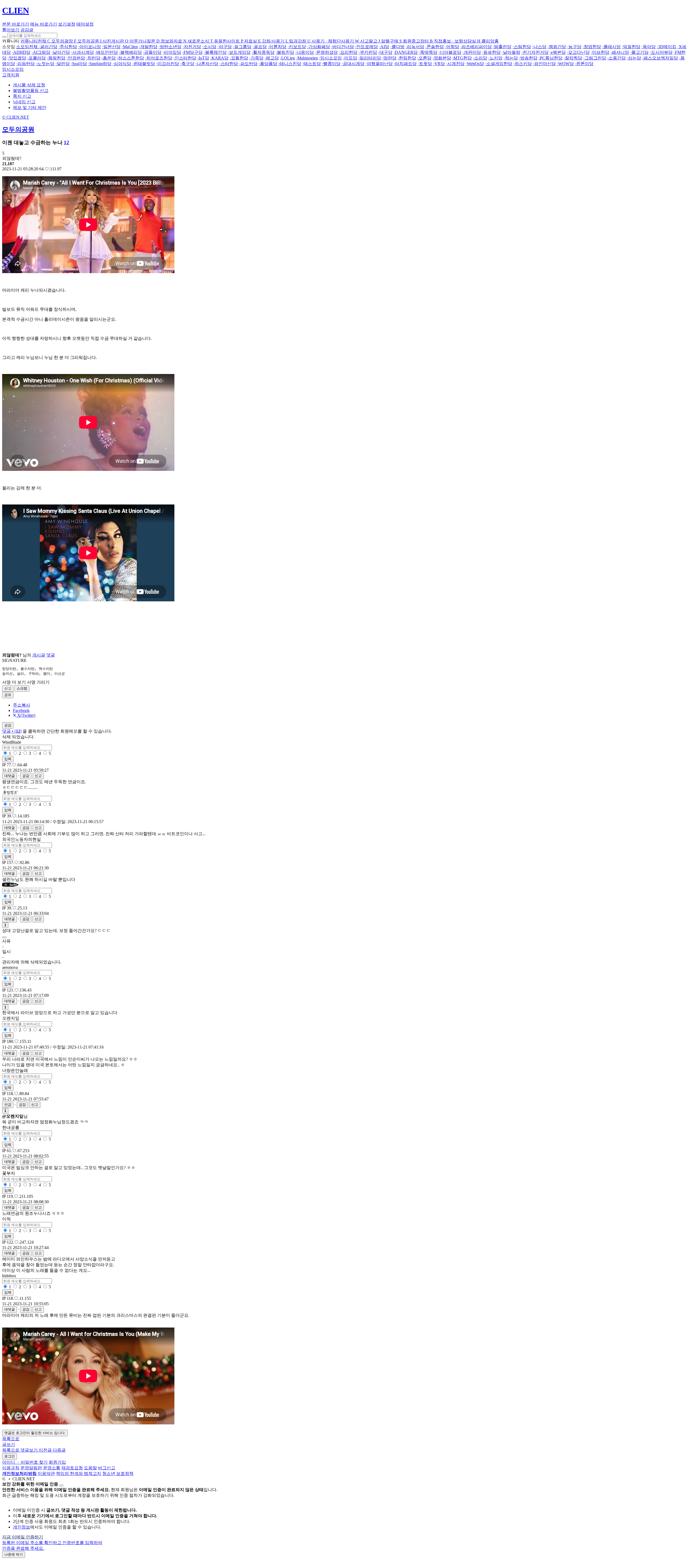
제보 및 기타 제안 (29, 107)
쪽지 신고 (22, 96)
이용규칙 (10, 1468)
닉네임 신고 (24, 102)
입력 (7, 759)
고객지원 (10, 75)
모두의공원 (18, 129)
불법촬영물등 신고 (30, 90)
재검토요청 (72, 1468)
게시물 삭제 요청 (29, 85)
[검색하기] (4, 37)
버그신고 (106, 1468)
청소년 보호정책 (117, 1473)
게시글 (38, 655)
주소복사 (21, 705)
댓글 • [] (12, 731)
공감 (25, 776)
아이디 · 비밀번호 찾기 (25, 1462)
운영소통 (51, 1468)
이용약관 (46, 1473)
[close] (61, 1485)
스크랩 (22, 688)
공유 (7, 695)
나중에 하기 (13, 1554)
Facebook (21, 710)
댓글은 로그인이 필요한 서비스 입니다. (35, 1433)
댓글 (50, 655)
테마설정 (85, 24)
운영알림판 (31, 1468)
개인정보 (21, 1527)
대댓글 (9, 776)
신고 (7, 688)
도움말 (90, 1468)
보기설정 (66, 24)
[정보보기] (4, 937)
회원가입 (57, 1462)
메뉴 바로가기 (43, 24)
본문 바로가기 (15, 24)
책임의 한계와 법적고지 (78, 1473)
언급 (7, 1105)
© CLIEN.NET (15, 117)
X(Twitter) (25, 715)
